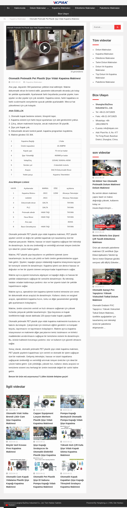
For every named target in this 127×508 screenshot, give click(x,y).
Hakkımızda (19, 8)
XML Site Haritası (116, 503)
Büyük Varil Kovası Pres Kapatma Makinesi (16, 448)
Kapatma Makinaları (61, 8)
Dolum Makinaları (38, 8)
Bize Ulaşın (63, 14)
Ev (8, 8)
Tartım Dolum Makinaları (106, 62)
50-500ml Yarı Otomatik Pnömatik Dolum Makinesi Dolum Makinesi (106, 184)
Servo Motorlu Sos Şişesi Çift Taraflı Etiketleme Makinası (106, 239)
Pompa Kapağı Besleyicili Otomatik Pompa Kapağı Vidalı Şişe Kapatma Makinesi (71, 420)
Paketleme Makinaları (110, 8)
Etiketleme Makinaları (85, 8)
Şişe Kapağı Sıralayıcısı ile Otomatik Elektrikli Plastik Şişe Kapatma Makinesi (44, 452)
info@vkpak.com (110, 128)
